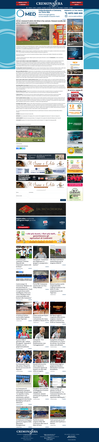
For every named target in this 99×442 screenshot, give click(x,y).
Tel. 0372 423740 (72, 435)
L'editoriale (60, 7)
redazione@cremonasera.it (50, 438)
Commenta (63, 200)
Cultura (44, 7)
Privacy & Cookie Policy (72, 439)
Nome (17, 192)
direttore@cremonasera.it (49, 435)
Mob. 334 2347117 (72, 436)
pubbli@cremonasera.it (72, 437)
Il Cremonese (22, 4)
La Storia (49, 7)
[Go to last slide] (18, 35)
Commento (31, 192)
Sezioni (66, 7)
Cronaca (30, 7)
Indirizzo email (19, 195)
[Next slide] (64, 35)
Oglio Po (76, 4)
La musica (39, 7)
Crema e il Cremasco (76, 2)
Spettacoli (54, 7)
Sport (34, 7)
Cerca (71, 7)
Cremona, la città (22, 2)
